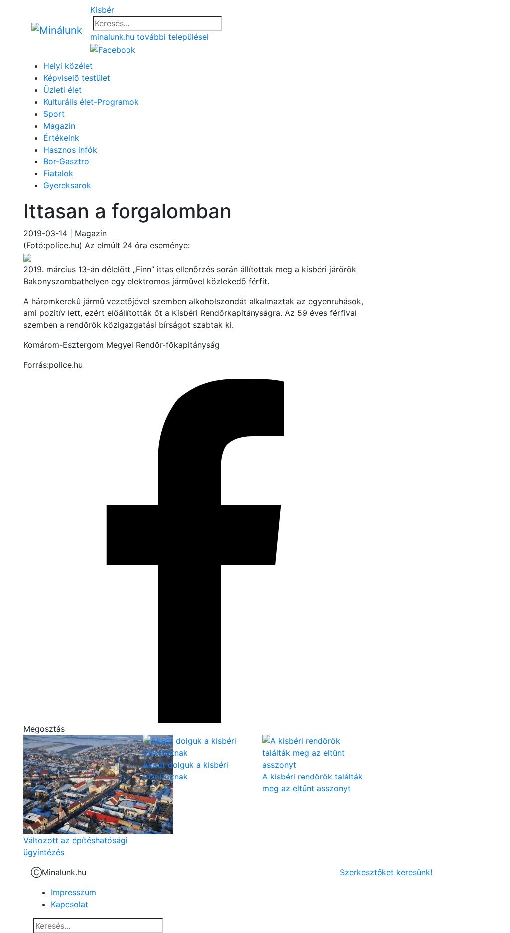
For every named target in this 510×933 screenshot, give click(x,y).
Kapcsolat (69, 904)
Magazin (59, 126)
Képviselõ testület (76, 78)
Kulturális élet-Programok (91, 102)
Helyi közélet (68, 66)
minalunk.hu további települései (149, 37)
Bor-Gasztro (66, 161)
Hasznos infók (70, 150)
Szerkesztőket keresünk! (386, 872)
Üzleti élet (62, 90)
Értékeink (61, 138)
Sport (54, 114)
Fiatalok (58, 173)
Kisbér (102, 10)
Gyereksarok (67, 185)
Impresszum (73, 892)
